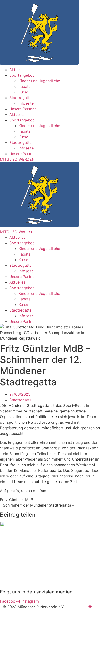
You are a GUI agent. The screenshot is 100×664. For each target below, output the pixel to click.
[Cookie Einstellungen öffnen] (35, 661)
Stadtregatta (20, 97)
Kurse (23, 92)
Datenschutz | (54, 621)
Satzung (76, 621)
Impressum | (28, 621)
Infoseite (26, 103)
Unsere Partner (22, 109)
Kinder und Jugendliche (39, 80)
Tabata (25, 86)
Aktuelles (17, 69)
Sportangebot (21, 75)
